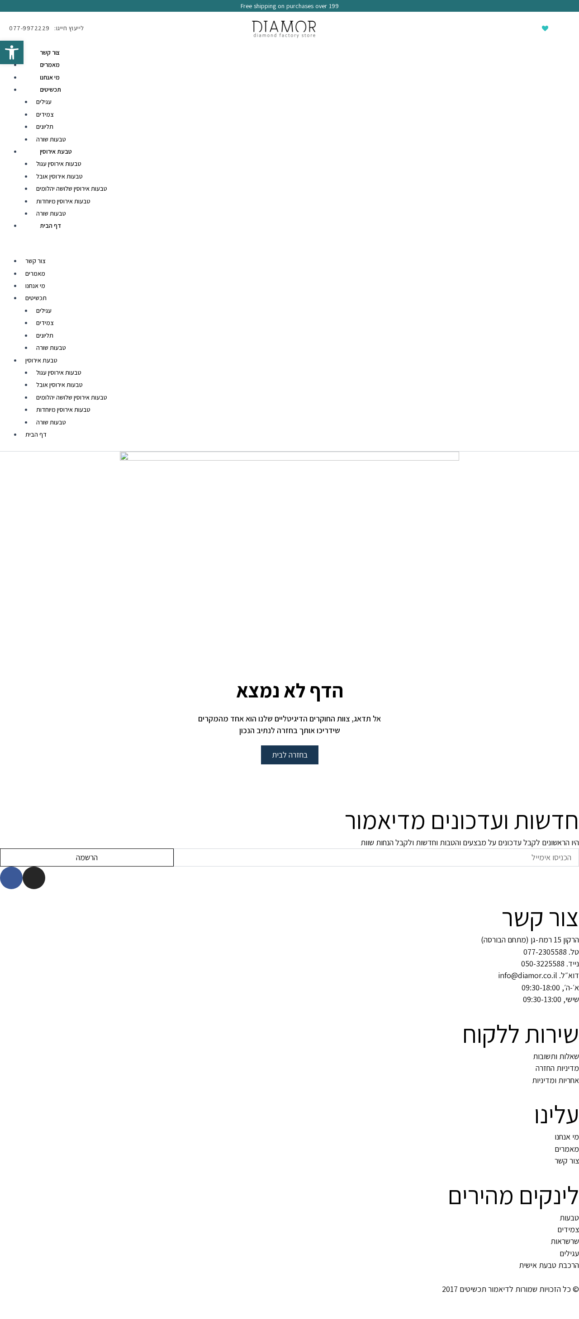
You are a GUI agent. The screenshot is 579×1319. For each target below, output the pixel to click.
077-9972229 (29, 28)
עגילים (44, 102)
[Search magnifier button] (502, 28)
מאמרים (50, 65)
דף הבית (50, 225)
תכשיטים (50, 89)
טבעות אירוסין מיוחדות (63, 201)
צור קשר (50, 52)
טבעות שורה (51, 139)
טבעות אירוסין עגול (58, 164)
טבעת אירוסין (56, 151)
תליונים (44, 126)
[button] (289, 248)
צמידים (44, 114)
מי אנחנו (50, 77)
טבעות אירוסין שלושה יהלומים (71, 188)
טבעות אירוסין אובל (59, 176)
